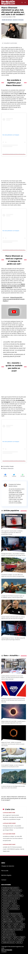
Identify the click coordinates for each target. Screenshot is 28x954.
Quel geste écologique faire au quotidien (12, 929)
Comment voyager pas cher (9, 901)
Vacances (20, 939)
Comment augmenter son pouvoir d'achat (12, 895)
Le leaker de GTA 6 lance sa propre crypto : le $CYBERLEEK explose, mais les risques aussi (12, 596)
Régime (22, 937)
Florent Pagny (6, 916)
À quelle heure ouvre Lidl (8, 942)
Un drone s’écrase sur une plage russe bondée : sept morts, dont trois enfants (13, 787)
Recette (16, 937)
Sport (9, 939)
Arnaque (4, 893)
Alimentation (5, 890)
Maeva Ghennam (8, 468)
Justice (8, 924)
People (12, 466)
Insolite (22, 919)
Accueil (3, 797)
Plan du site (4, 870)
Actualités (6, 466)
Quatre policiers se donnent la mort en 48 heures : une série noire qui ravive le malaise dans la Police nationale (12, 677)
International (18, 921)
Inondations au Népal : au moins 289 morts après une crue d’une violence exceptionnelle (12, 575)
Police (15, 926)
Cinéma (17, 893)
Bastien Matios (13, 486)
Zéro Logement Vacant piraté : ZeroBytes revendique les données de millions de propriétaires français (11, 532)
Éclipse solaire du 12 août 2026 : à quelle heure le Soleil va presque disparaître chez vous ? (13, 722)
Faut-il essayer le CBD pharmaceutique (12, 914)
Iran (3, 924)
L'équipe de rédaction (7, 866)
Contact (3, 880)
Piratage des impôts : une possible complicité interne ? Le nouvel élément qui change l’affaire (13, 554)
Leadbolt (3, 952)
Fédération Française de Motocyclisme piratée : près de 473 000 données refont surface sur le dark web (13, 700)
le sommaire (10, 43)
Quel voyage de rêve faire (9, 934)
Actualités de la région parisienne (10, 888)
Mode (22, 924)
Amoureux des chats (16, 890)
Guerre (15, 919)
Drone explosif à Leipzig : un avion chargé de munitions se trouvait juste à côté (12, 765)
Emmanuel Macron (14, 908)
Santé (4, 939)
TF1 (14, 939)
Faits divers (5, 911)
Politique (22, 926)
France (20, 916)
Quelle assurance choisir (8, 932)
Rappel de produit (7, 937)
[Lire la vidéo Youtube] (14, 312)
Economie (5, 908)
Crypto (14, 903)
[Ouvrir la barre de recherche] (22, 3)
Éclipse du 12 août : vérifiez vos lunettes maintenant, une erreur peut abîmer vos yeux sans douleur (12, 744)
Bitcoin (10, 893)
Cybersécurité (6, 906)
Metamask (15, 924)
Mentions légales (6, 875)
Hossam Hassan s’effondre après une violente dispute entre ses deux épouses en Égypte (13, 617)
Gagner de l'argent (7, 919)
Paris (4, 926)
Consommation (6, 903)
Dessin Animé (15, 906)
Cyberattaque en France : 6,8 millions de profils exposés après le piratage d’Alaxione (13, 638)
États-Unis (19, 942)
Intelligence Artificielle (8, 921)
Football (14, 916)
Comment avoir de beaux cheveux (11, 898)
